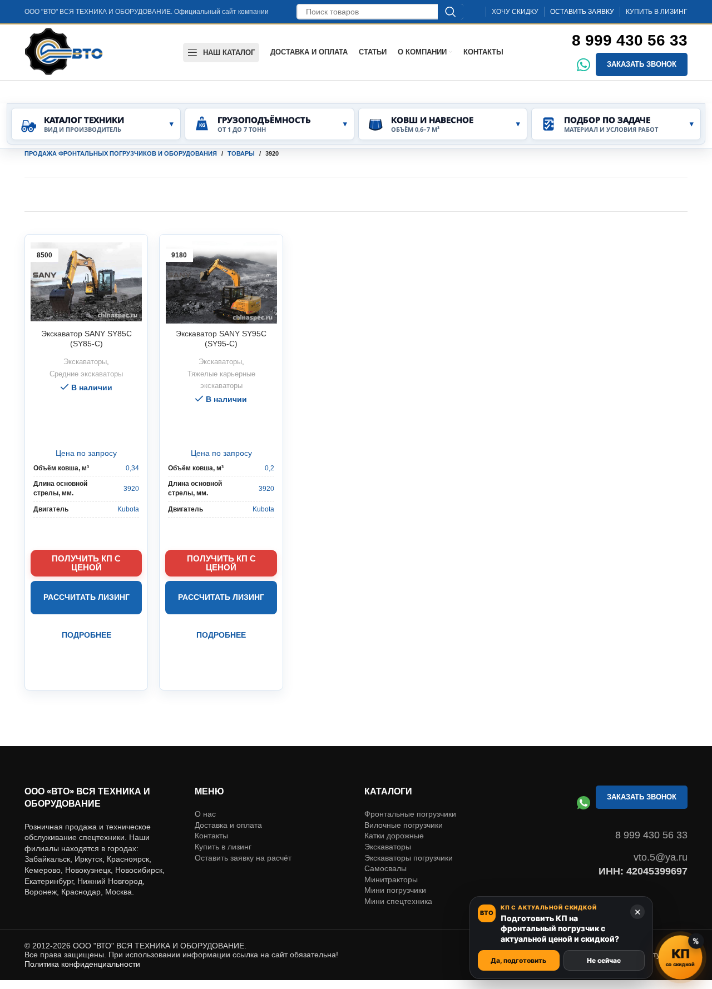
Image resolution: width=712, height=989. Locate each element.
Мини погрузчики (395, 857)
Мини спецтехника (398, 868)
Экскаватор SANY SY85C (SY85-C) (86, 338)
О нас (205, 781)
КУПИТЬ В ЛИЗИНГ (657, 12)
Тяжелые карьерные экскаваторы (221, 380)
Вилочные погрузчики (403, 792)
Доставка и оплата (228, 792)
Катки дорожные (394, 803)
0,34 (132, 468)
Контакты (211, 803)
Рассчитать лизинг (86, 597)
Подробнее (86, 634)
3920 (131, 489)
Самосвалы (385, 836)
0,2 (269, 468)
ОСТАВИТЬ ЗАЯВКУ (582, 12)
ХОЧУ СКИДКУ (515, 12)
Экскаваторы (85, 361)
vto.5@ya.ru (661, 825)
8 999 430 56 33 (630, 40)
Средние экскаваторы (86, 374)
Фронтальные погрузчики (410, 781)
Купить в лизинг (223, 814)
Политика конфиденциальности (82, 931)
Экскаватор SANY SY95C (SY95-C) (221, 338)
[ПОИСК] (450, 11)
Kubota (128, 509)
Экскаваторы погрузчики (408, 825)
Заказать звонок (641, 64)
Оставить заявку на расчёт (243, 825)
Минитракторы (391, 847)
